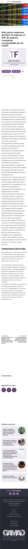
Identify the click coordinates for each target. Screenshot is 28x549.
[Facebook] (9, 390)
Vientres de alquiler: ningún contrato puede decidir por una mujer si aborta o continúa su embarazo (9, 432)
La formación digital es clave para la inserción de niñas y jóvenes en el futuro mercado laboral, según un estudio (21, 340)
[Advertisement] (14, 92)
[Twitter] (3, 390)
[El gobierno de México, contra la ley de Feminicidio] (21, 477)
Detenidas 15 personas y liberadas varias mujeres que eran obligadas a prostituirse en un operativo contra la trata (7, 340)
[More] (22, 71)
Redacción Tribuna (14, 60)
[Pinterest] (14, 390)
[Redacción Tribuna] (14, 54)
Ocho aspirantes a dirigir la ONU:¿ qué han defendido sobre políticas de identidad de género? (10, 443)
